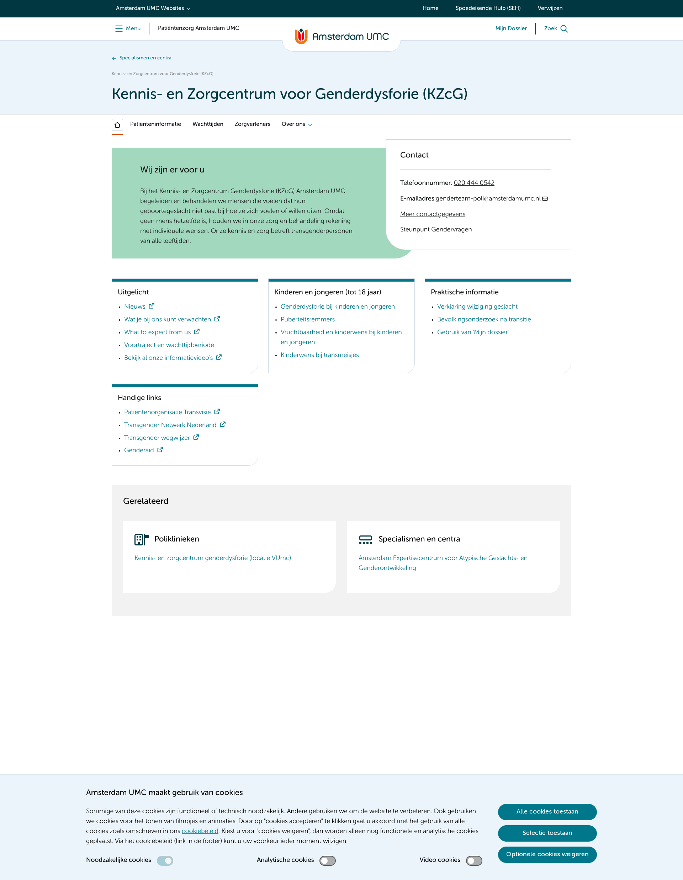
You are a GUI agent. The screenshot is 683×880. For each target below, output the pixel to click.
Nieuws (134, 307)
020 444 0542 (474, 183)
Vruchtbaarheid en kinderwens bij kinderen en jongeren (341, 338)
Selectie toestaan (547, 833)
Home (431, 8)
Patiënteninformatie (155, 124)
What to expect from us (157, 333)
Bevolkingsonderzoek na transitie (484, 320)
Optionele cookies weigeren (547, 854)
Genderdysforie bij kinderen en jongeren (338, 307)
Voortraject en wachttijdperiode (169, 345)
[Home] (117, 125)
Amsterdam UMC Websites (150, 8)
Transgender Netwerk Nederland (170, 425)
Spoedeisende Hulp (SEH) (488, 8)
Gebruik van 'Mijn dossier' (473, 333)
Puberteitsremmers (308, 320)
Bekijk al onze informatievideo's (168, 358)
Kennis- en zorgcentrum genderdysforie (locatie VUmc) (212, 558)
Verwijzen (550, 8)
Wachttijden (207, 124)
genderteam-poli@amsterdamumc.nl (488, 199)
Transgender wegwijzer (157, 438)
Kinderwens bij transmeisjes (320, 355)
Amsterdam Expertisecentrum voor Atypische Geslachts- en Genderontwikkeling (443, 563)
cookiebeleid (200, 831)
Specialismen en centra (145, 58)
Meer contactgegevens (432, 215)
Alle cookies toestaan (547, 812)
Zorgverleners (252, 124)
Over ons (293, 124)
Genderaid (139, 451)
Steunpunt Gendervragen (436, 230)
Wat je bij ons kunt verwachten (167, 320)
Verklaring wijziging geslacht (477, 307)
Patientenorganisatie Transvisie (167, 413)
